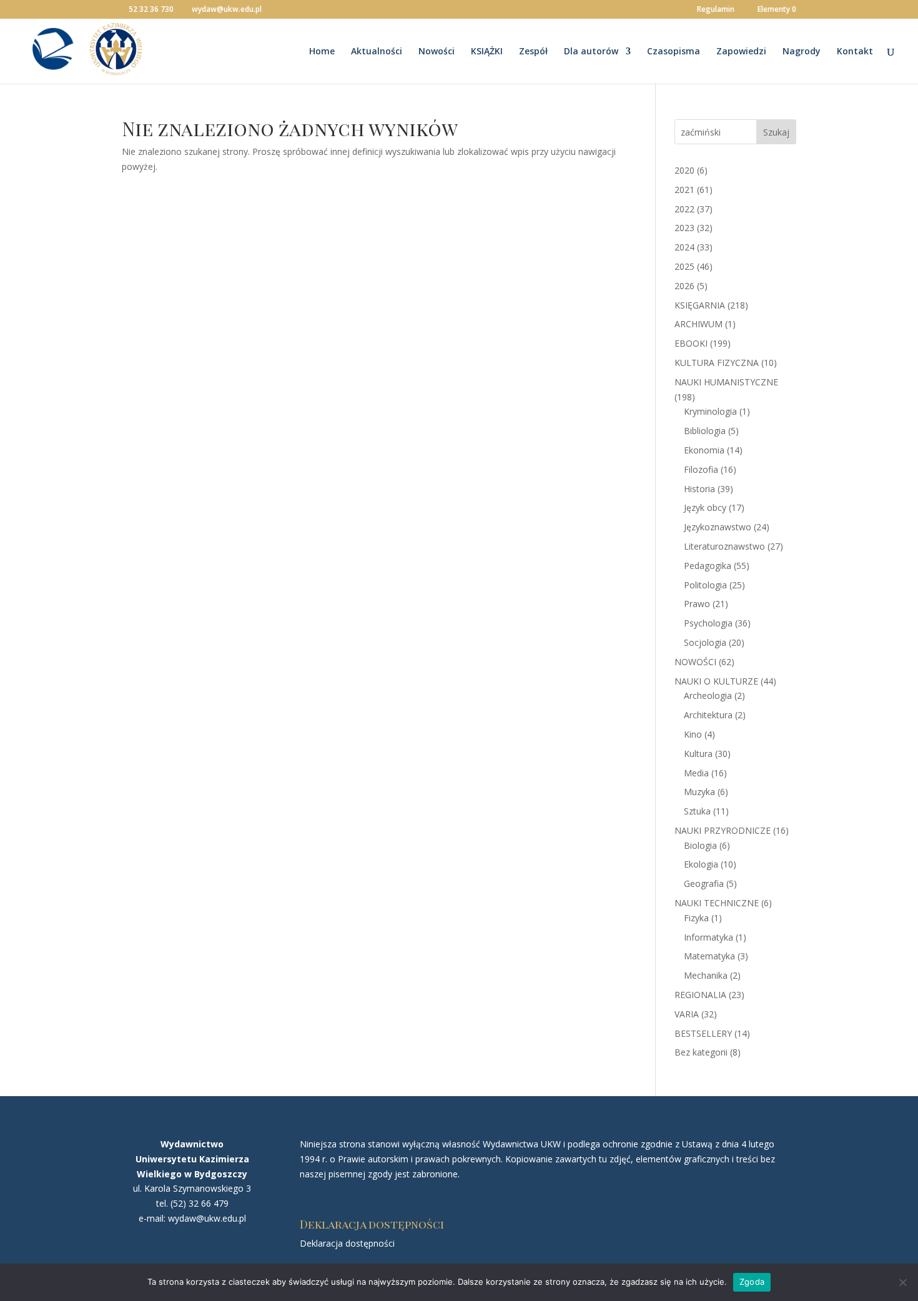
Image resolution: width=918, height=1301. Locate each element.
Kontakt (855, 52)
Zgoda (751, 1282)
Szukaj (776, 132)
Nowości (436, 52)
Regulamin (715, 10)
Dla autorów (591, 52)
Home (322, 52)
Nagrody (801, 52)
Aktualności (376, 52)
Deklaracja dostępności (347, 1243)
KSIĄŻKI (487, 52)
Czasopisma (673, 52)
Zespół (533, 52)
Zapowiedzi (741, 52)
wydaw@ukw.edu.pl (207, 1218)
